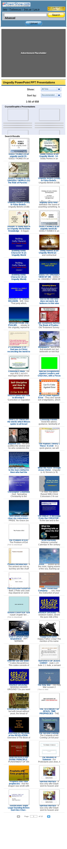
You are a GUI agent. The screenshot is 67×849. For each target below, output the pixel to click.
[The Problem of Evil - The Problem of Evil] (19, 539)
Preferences (15, 9)
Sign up (27, 9)
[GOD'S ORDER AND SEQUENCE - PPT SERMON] (19, 635)
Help (5, 9)
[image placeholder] (18, 115)
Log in (37, 9)
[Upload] (33, 23)
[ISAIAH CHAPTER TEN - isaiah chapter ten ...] (19, 611)
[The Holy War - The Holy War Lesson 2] (49, 684)
